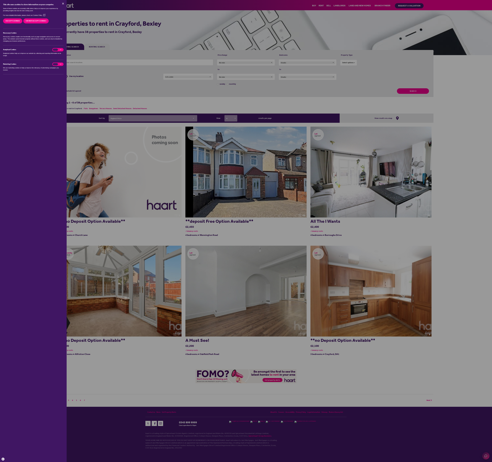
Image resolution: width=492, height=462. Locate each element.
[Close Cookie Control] (63, 3)
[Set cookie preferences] (5, 457)
